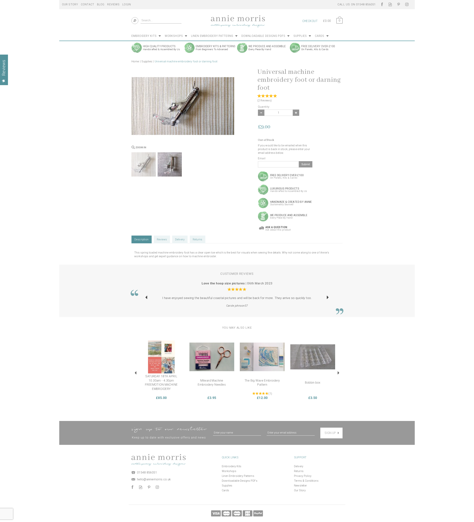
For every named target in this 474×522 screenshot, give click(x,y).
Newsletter (300, 485)
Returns (197, 239)
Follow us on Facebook (382, 4)
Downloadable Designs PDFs (240, 480)
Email (262, 158)
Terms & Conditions (306, 480)
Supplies (227, 485)
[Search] (134, 20)
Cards (225, 490)
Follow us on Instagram (407, 4)
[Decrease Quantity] (261, 113)
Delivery (180, 239)
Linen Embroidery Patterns (238, 475)
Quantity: (264, 106)
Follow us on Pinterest (398, 4)
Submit (305, 164)
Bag (338, 20)
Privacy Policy (303, 475)
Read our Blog (390, 4)
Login (126, 4)
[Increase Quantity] (296, 113)
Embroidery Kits (231, 466)
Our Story (300, 490)
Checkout (310, 21)
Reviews (113, 4)
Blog (100, 4)
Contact (87, 4)
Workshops (229, 471)
